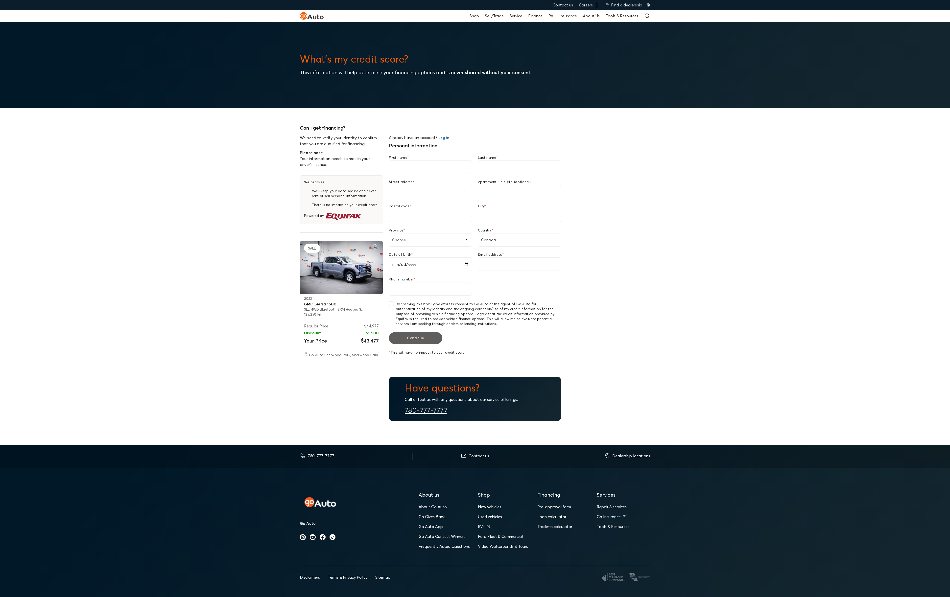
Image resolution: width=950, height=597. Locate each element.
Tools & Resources (622, 15)
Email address (491, 254)
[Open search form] (647, 16)
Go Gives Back (432, 516)
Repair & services (612, 506)
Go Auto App (431, 526)
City (482, 206)
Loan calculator (551, 516)
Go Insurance (609, 516)
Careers (586, 4)
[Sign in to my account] (648, 5)
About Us (591, 15)
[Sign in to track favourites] (376, 247)
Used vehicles (490, 516)
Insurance (568, 15)
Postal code (400, 206)
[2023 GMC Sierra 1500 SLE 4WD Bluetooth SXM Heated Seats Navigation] (341, 267)
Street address (402, 182)
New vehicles (489, 506)
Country (485, 230)
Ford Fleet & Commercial (500, 536)
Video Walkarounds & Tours (503, 546)
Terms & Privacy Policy (347, 577)
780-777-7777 (426, 410)
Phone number (402, 279)
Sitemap (382, 577)
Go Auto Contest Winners (442, 536)
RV (550, 15)
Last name (488, 158)
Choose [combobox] (399, 239)
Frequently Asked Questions (444, 546)
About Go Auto (433, 506)
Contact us (563, 4)
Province (397, 230)
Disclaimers (310, 577)
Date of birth (401, 254)
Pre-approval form (554, 506)
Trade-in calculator (554, 526)
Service (516, 15)
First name (399, 158)
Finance (535, 15)
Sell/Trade (494, 15)
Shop (474, 15)
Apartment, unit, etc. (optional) (504, 182)
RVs (481, 526)
